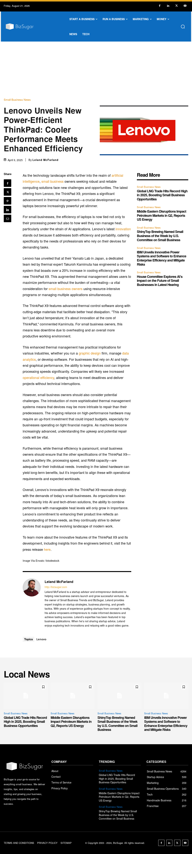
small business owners (65, 288)
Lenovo (41, 639)
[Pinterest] (7, 201)
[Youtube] (185, 5)
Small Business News (17, 99)
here (47, 549)
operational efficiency (38, 377)
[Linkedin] (168, 5)
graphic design (90, 353)
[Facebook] (159, 5)
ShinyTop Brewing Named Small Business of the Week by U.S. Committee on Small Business (160, 235)
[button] (182, 26)
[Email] (7, 218)
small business (52, 181)
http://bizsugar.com (56, 587)
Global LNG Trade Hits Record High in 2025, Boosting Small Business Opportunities (162, 195)
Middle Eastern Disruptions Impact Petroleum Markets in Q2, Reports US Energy (161, 215)
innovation (123, 228)
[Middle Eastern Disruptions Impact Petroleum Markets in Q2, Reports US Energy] (73, 695)
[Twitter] (176, 5)
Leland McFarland (45, 159)
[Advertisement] (96, 69)
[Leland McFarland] (32, 603)
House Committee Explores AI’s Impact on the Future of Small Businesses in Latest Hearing (159, 280)
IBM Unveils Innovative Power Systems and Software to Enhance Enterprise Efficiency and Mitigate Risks (161, 258)
